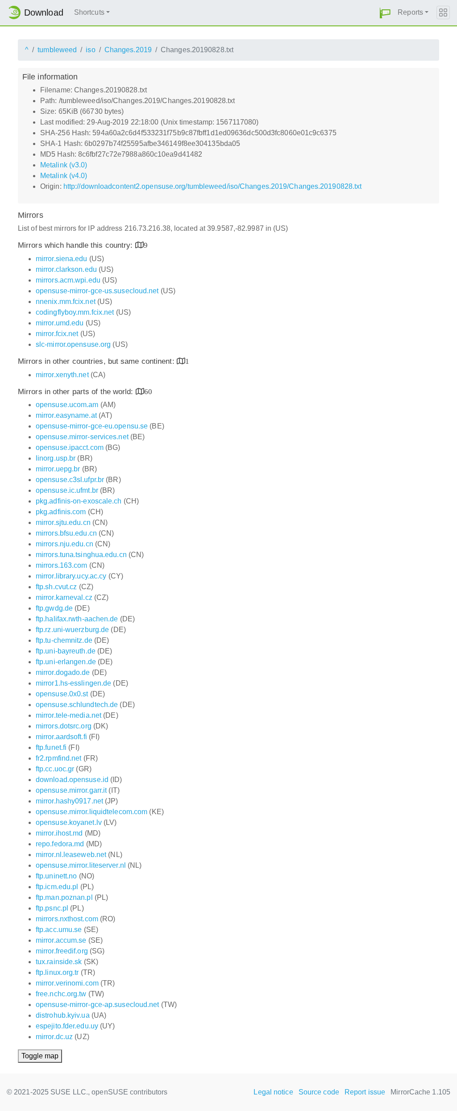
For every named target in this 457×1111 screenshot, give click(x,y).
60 (148, 391)
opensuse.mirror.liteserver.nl (81, 865)
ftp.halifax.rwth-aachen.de (77, 619)
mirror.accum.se (61, 940)
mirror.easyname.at (66, 415)
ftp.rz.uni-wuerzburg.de (72, 629)
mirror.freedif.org (62, 951)
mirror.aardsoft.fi (61, 737)
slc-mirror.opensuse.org (73, 344)
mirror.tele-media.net (68, 715)
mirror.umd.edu (59, 323)
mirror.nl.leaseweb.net (71, 854)
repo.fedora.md (60, 844)
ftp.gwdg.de (54, 608)
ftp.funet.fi (51, 747)
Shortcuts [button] (89, 12)
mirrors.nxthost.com (67, 919)
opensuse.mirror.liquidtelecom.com (91, 812)
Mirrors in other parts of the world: (77, 391)
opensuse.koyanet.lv (69, 822)
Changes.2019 (128, 50)
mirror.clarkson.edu (66, 269)
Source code (319, 1092)
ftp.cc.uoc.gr (55, 769)
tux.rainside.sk (59, 961)
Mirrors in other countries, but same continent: (97, 361)
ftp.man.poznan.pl (64, 897)
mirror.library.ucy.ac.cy (71, 576)
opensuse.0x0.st (62, 694)
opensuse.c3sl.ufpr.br (70, 479)
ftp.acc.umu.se (59, 929)
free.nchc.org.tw (61, 994)
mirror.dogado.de (63, 672)
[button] (385, 13)
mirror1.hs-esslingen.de (73, 683)
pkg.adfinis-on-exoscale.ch (79, 501)
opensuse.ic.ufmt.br (67, 490)
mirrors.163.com (61, 565)
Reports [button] (410, 12)
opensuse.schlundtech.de (77, 704)
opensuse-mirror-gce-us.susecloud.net (97, 291)
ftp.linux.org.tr (57, 972)
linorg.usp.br (55, 458)
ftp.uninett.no (56, 876)
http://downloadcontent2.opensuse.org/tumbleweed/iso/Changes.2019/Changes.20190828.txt (212, 186)
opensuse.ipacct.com (70, 447)
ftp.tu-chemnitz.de (64, 640)
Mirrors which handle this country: (76, 245)
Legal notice (273, 1092)
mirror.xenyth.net (62, 375)
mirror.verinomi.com (67, 983)
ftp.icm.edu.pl (57, 886)
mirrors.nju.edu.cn (64, 544)
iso (90, 50)
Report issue (365, 1092)
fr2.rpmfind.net (59, 758)
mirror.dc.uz (54, 1036)
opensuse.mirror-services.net (82, 437)
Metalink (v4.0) (63, 175)
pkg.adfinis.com (61, 512)
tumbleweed (57, 50)
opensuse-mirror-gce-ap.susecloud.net (97, 1004)
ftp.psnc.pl (52, 908)
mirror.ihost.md (59, 833)
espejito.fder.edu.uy (67, 1026)
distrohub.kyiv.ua (63, 1015)
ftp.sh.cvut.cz (56, 587)
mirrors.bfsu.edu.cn (66, 533)
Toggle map (39, 1056)
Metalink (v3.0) (63, 165)
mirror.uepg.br (58, 469)
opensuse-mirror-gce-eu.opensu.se (92, 426)
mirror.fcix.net (57, 333)
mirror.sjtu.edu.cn (63, 522)
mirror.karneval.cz (64, 597)
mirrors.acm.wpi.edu (68, 280)
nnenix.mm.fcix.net (66, 301)
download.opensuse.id (72, 779)
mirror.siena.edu (61, 258)
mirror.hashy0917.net (69, 801)
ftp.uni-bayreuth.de (66, 651)
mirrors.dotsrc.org (63, 726)
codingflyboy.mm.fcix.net (75, 312)
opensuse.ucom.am (67, 404)
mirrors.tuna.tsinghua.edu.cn (81, 554)
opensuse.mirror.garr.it (71, 790)
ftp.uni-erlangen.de (66, 662)
